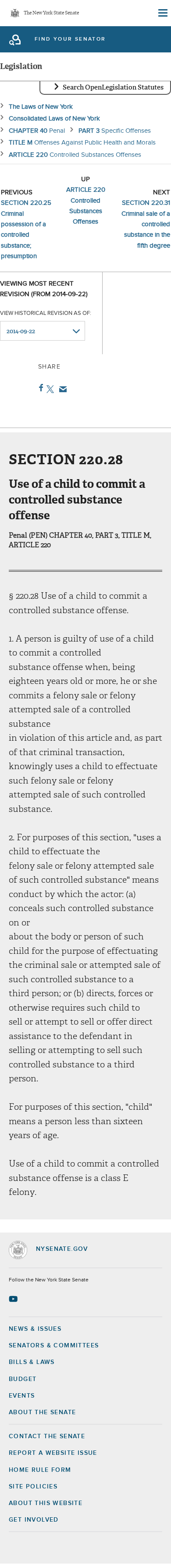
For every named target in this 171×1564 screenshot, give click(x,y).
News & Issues (35, 1329)
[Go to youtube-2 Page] (14, 1299)
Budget (22, 1379)
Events (22, 1396)
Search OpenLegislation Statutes (113, 87)
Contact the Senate (47, 1436)
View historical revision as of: (45, 313)
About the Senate (42, 1412)
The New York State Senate (51, 13)
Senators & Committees (54, 1346)
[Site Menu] (162, 13)
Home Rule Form (40, 1470)
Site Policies (33, 1487)
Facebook (39, 388)
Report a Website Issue (53, 1453)
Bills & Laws (32, 1362)
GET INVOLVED (34, 1520)
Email (61, 389)
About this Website (45, 1503)
